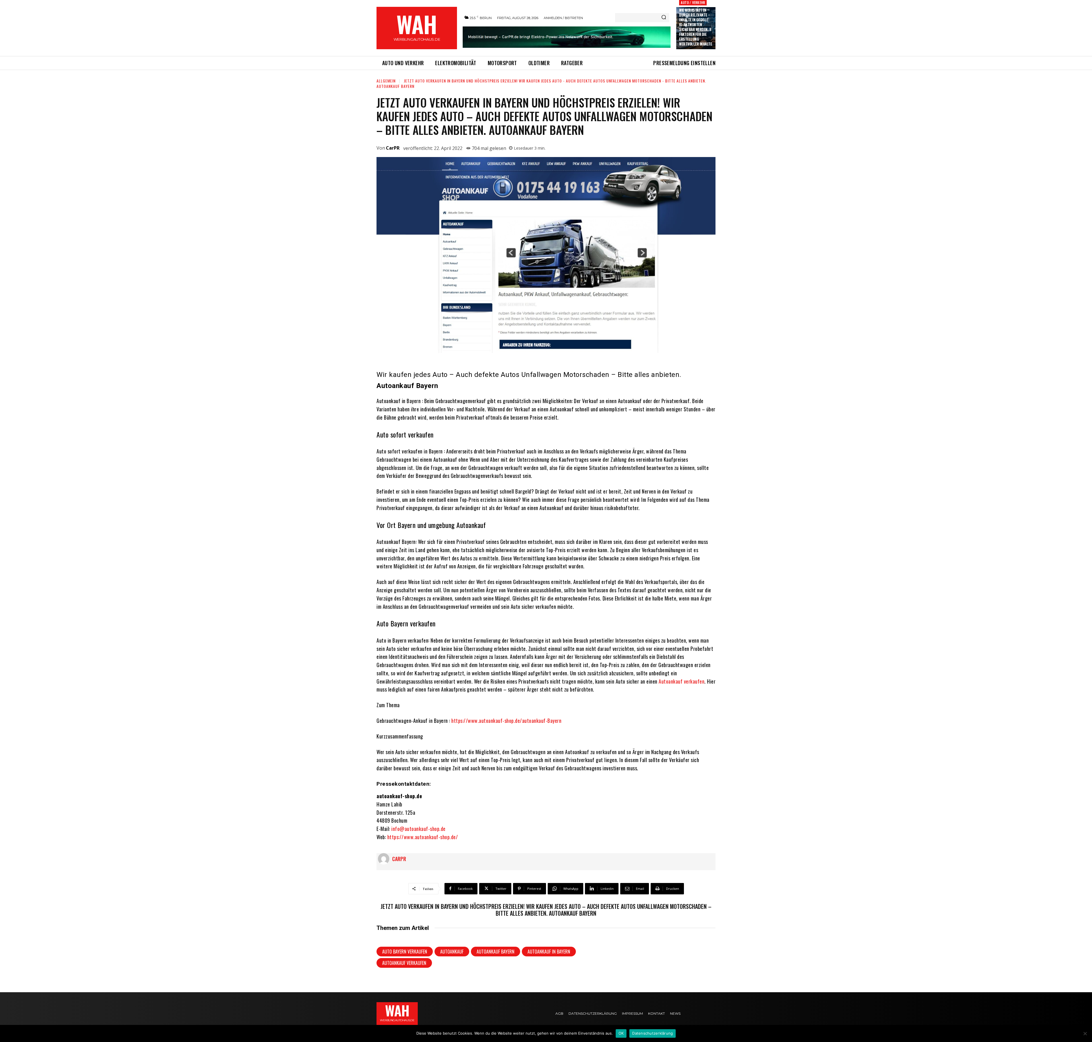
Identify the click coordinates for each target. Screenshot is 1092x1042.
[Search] (663, 17)
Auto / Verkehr (693, 2)
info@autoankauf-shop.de (418, 828)
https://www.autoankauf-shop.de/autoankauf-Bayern (506, 720)
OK (621, 1033)
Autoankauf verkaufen (681, 681)
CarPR (393, 148)
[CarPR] (385, 858)
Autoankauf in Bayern (549, 951)
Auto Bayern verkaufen (404, 951)
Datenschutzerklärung (652, 1033)
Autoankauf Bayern (495, 951)
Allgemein (386, 81)
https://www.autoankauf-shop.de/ (422, 837)
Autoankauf (452, 951)
